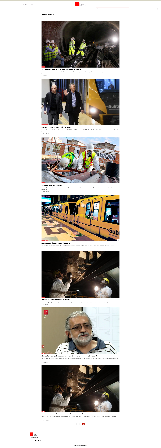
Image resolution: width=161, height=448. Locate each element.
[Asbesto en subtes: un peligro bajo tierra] (80, 274)
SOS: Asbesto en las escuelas (52, 185)
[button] (32, 8)
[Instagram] (153, 8)
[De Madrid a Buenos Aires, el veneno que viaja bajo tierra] (80, 44)
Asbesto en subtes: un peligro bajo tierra (56, 299)
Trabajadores (45, 124)
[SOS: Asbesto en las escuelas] (80, 160)
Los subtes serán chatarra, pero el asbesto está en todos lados (64, 414)
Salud (43, 182)
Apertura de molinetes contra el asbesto (56, 243)
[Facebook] (149, 8)
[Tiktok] (154, 8)
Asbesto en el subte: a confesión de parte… (57, 127)
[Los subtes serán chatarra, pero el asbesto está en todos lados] (80, 388)
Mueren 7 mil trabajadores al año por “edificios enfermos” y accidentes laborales (70, 356)
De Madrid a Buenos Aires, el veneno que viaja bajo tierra (61, 69)
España (43, 66)
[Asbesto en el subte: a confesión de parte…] (80, 102)
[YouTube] (152, 8)
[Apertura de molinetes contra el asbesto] (80, 218)
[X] (150, 8)
